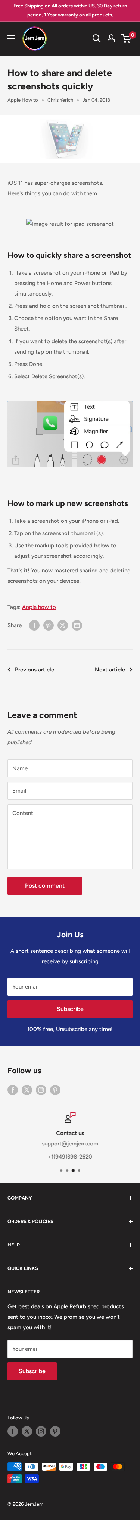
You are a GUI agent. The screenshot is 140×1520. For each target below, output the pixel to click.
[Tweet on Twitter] (62, 625)
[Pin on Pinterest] (48, 625)
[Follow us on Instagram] (41, 1089)
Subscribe (70, 1008)
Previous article (34, 669)
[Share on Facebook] (34, 625)
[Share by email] (77, 625)
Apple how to (39, 607)
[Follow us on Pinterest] (55, 1089)
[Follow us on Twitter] (27, 1089)
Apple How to (22, 100)
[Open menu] (11, 38)
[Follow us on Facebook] (12, 1089)
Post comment (45, 885)
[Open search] (97, 38)
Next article (110, 669)
